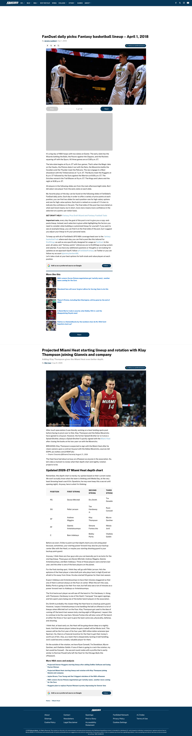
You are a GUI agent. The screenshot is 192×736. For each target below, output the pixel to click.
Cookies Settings (120, 722)
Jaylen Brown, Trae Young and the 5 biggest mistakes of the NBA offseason (76, 676)
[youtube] (188, 3)
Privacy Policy (119, 719)
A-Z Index (141, 715)
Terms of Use (142, 719)
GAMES (80, 3)
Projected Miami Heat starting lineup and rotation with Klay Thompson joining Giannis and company (77, 672)
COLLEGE (62, 3)
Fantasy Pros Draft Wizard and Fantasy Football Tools (84, 215)
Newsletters (69, 719)
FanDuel (99, 242)
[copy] (58, 45)
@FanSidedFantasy (86, 251)
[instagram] (184, 3)
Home (48, 701)
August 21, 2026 (82, 454)
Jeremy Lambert (50, 41)
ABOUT (87, 3)
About (47, 715)
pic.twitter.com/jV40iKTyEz (63, 452)
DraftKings (50, 242)
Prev (52, 109)
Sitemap (48, 719)
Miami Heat (105, 439)
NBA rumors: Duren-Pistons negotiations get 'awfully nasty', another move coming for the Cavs (78, 681)
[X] (180, 3)
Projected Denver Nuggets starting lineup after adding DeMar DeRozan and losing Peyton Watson (79, 666)
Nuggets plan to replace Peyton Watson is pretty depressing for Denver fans (76, 686)
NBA (35, 3)
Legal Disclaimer (70, 722)
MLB (28, 3)
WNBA (54, 3)
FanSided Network (121, 715)
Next (107, 109)
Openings (89, 715)
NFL (21, 3)
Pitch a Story (90, 719)
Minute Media (34, 730)
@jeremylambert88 (70, 253)
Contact (67, 715)
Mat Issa (47, 363)
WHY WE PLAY (45, 3)
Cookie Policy (50, 722)
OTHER (71, 3)
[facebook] (175, 3)
